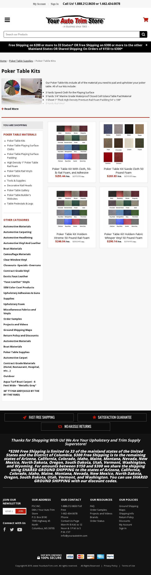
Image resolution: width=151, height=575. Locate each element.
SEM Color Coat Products (18, 287)
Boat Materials (12, 248)
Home (3, 60)
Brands (94, 517)
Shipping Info (126, 513)
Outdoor (9, 376)
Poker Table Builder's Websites (19, 196)
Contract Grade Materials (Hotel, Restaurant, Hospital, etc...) (21, 367)
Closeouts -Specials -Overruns (22, 265)
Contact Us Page (70, 521)
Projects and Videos (15, 324)
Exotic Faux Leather (15, 276)
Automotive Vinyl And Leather (22, 243)
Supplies (8, 298)
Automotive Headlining (18, 237)
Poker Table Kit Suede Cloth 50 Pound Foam (123, 170)
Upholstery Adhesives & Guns (21, 293)
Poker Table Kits (16, 140)
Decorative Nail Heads (19, 185)
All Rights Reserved (90, 565)
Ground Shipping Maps (17, 330)
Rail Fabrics (13, 175)
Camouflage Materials (17, 254)
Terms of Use (128, 565)
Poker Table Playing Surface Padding (23, 155)
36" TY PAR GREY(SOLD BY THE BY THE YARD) (21, 392)
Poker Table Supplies (21, 60)
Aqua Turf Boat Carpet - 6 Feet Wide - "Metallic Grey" (19, 383)
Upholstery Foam (14, 304)
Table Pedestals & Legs (20, 203)
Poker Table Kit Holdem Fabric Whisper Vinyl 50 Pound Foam (123, 236)
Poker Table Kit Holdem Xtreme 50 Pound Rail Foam (71, 236)
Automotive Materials (17, 226)
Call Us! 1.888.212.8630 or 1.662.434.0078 (91, 4)
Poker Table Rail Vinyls (19, 171)
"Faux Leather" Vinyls (16, 282)
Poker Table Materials (19, 134)
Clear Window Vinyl (15, 259)
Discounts (124, 521)
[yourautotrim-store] (75, 21)
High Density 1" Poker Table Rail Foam (22, 164)
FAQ (92, 506)
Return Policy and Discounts (20, 335)
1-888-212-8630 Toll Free (71, 507)
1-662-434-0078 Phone (69, 515)
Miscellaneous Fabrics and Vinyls (19, 311)
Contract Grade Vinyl (16, 270)
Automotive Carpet (15, 357)
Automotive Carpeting (17, 232)
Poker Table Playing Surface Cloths (23, 147)
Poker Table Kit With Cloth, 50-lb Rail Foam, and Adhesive (71, 170)
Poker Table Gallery (18, 190)
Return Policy (126, 517)
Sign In (55, 4)
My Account (39, 4)
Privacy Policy (110, 565)
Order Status (97, 521)
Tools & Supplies (16, 180)
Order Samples (12, 318)
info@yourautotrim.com (73, 535)
